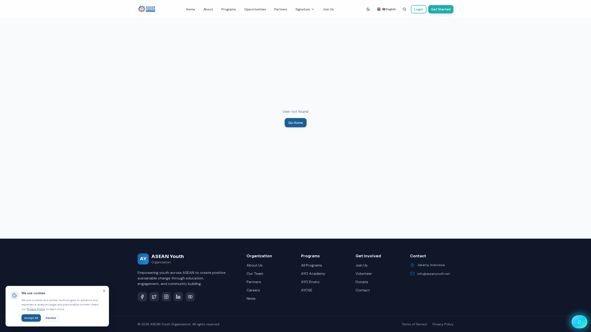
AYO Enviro (310, 281)
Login (418, 9)
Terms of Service (414, 324)
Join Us (328, 9)
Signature (303, 9)
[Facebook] (142, 296)
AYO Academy (313, 273)
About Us (254, 265)
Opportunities (255, 9)
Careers (253, 290)
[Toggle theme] (368, 9)
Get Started (441, 9)
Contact (363, 290)
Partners (280, 9)
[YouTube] (190, 296)
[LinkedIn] (178, 296)
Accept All (31, 318)
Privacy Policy (443, 324)
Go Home (295, 123)
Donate (362, 281)
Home (190, 9)
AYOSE (306, 290)
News (251, 298)
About (208, 9)
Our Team (255, 273)
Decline (51, 318)
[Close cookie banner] (104, 291)
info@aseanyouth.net (433, 274)
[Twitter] (154, 296)
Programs (228, 9)
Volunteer (364, 273)
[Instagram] (166, 296)
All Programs (311, 265)
